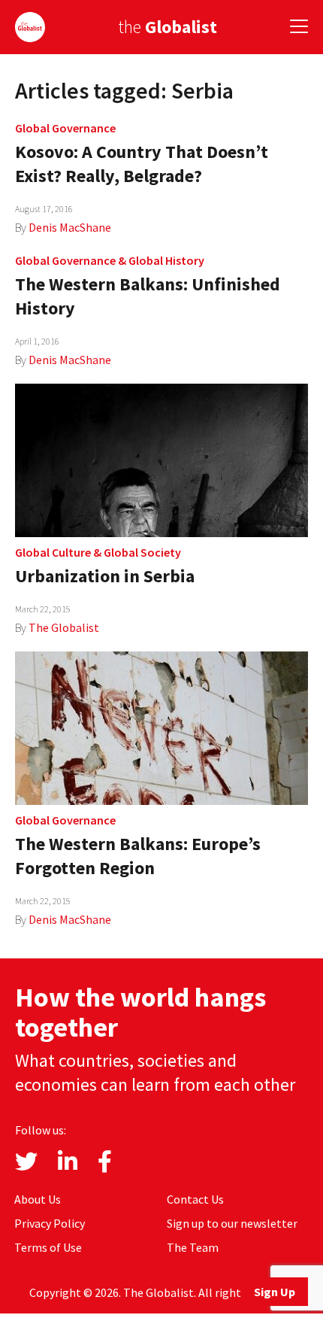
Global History (166, 260)
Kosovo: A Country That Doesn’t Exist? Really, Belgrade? (141, 163)
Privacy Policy (49, 1223)
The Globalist (64, 627)
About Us (37, 1199)
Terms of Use (48, 1247)
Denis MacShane (70, 227)
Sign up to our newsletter (232, 1223)
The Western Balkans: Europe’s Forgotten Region (138, 855)
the (167, 26)
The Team (193, 1247)
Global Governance (65, 127)
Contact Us (195, 1199)
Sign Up (274, 1291)
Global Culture (53, 552)
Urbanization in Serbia (105, 576)
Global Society (142, 552)
